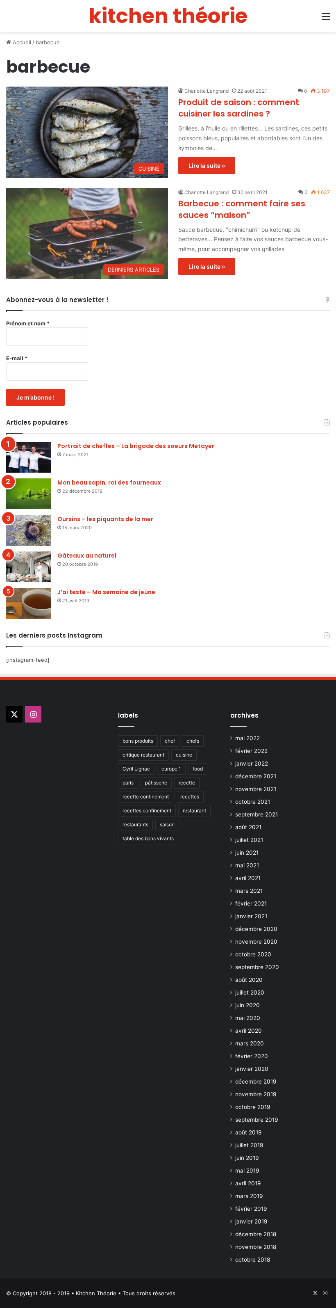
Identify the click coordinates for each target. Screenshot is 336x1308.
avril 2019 (248, 1183)
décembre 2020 (256, 929)
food (198, 769)
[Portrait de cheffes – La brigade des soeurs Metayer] (28, 457)
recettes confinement (147, 810)
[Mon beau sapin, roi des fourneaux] (28, 493)
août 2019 (248, 1132)
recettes (189, 796)
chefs (192, 741)
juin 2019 (247, 1158)
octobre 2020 (253, 954)
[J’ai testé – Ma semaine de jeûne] (28, 603)
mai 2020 (247, 1018)
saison (167, 824)
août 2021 (248, 827)
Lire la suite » (206, 165)
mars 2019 (249, 1196)
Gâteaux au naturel (86, 555)
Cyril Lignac (136, 769)
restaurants (135, 824)
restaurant (194, 810)
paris (128, 783)
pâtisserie (156, 783)
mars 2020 (249, 1043)
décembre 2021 (255, 776)
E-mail (16, 358)
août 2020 (249, 979)
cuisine (184, 755)
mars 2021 (249, 890)
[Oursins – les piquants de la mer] (28, 530)
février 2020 (251, 1056)
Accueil (21, 42)
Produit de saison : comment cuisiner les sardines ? (238, 107)
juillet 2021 (249, 840)
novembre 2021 (255, 789)
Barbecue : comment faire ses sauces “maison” (241, 209)
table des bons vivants (148, 838)
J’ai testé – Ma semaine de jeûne (106, 592)
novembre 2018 (255, 1247)
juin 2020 (247, 1005)
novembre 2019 (256, 1094)
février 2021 (251, 903)
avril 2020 (248, 1030)
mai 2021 (247, 865)
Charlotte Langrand (206, 91)
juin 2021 (247, 852)
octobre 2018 (252, 1259)
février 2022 (251, 751)
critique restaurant (143, 755)
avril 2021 (248, 878)
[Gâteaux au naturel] (28, 566)
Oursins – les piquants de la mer (105, 519)
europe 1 (171, 769)
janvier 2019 (251, 1221)
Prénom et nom (28, 323)
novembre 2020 (256, 941)
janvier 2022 (251, 763)
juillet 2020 (249, 992)
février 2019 (251, 1208)
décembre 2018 (255, 1234)
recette (187, 783)
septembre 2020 (257, 967)
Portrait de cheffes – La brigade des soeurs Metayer (135, 446)
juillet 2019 (249, 1145)
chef (170, 741)
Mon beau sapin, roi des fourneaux (109, 482)
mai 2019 (247, 1170)
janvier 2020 (251, 1069)
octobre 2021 (252, 801)
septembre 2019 (256, 1119)
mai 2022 (247, 738)
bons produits (138, 741)
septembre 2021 (256, 814)
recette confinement (146, 796)
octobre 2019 (252, 1107)
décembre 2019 (256, 1081)
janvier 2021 (251, 916)
